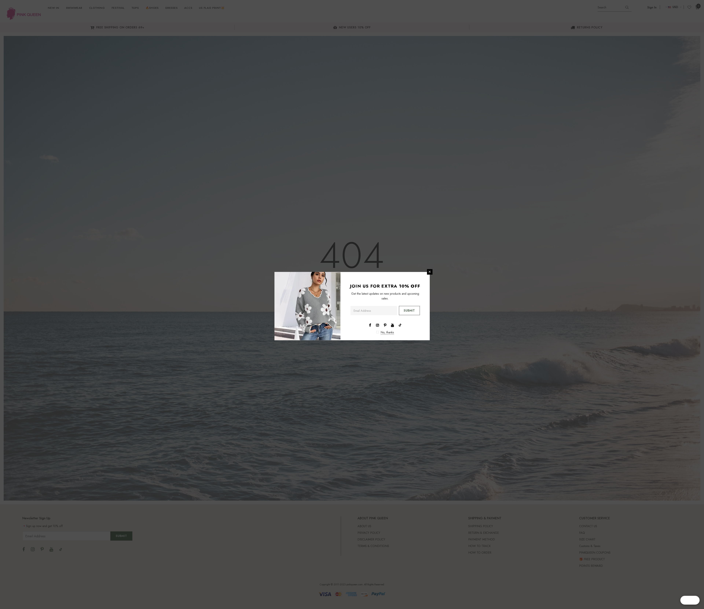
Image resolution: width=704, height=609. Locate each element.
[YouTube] (392, 325)
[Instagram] (377, 325)
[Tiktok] (400, 325)
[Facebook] (370, 325)
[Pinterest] (385, 325)
